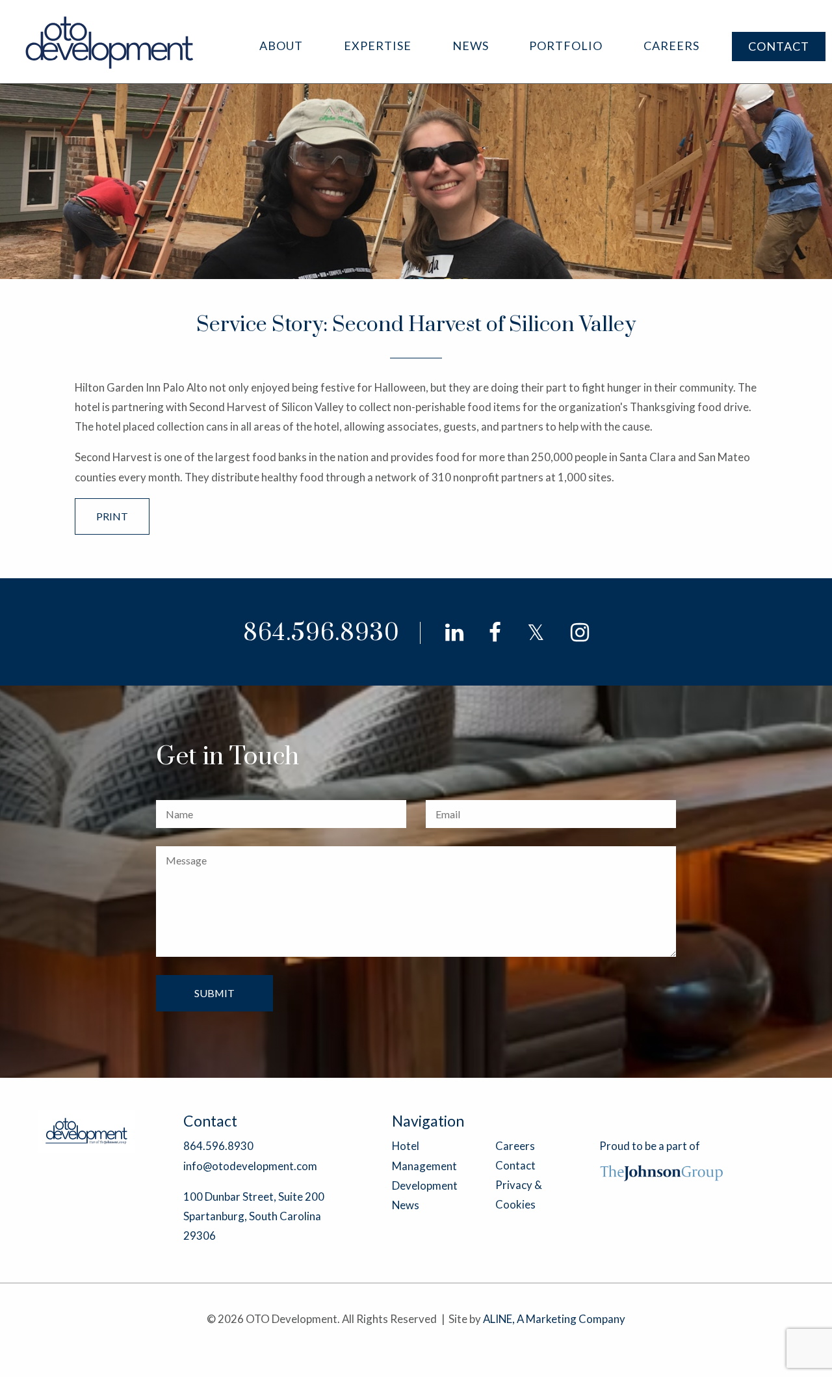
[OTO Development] (110, 42)
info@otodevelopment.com (250, 1166)
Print (112, 516)
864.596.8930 (321, 633)
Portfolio (566, 45)
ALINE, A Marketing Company (554, 1319)
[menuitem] (281, 45)
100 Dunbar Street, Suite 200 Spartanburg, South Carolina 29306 (253, 1216)
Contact (778, 46)
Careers (671, 45)
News (470, 45)
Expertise (377, 45)
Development (425, 1185)
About (281, 45)
